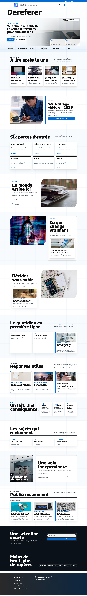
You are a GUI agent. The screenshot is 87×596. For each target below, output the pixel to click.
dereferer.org (23, 4)
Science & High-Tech (52, 565)
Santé (70, 565)
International (49, 4)
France (65, 565)
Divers (74, 565)
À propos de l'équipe (18, 583)
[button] (59, 4)
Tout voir (53, 577)
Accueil (42, 4)
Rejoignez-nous (69, 1)
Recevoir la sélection (60, 538)
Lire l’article (10, 39)
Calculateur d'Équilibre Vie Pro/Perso (21, 588)
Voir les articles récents (60, 118)
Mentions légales (17, 587)
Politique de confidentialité (19, 585)
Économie (60, 565)
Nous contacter (17, 580)
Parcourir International (20, 39)
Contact (55, 4)
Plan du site (16, 582)
